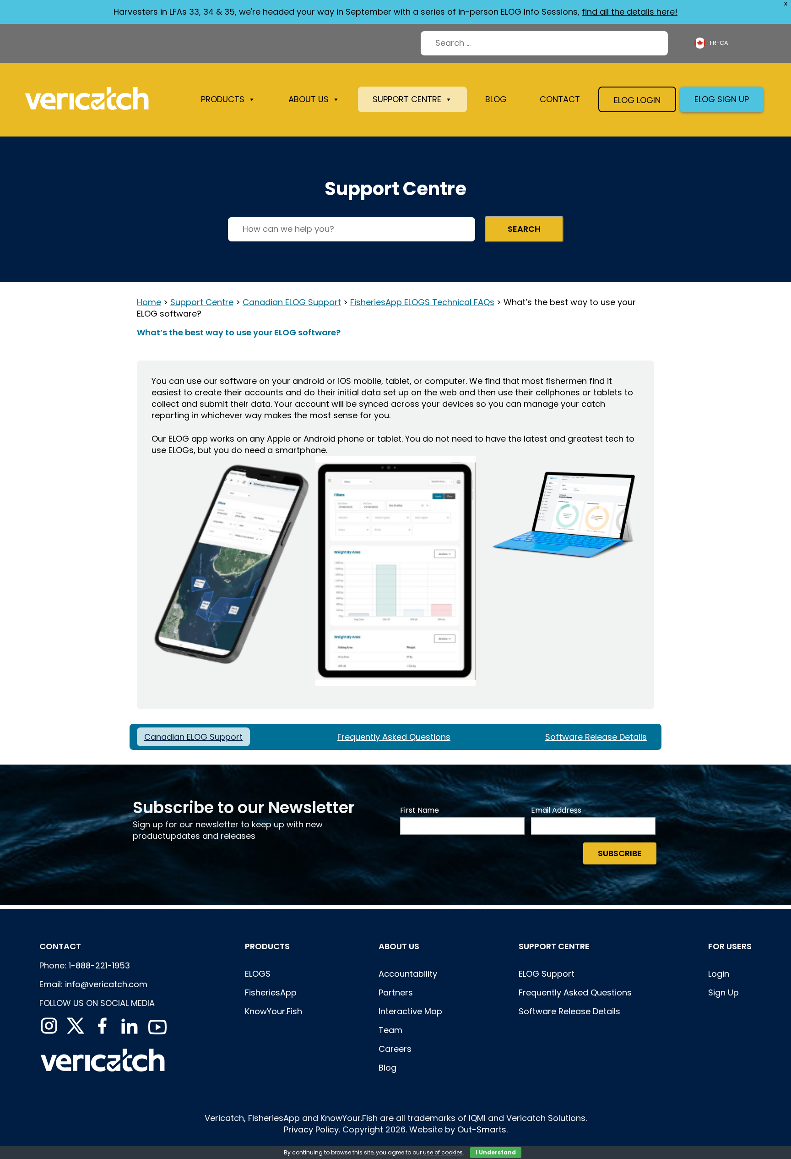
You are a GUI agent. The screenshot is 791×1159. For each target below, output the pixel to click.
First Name (419, 810)
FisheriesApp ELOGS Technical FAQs (422, 302)
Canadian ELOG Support (292, 302)
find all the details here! (629, 11)
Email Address (556, 810)
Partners (396, 992)
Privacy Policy (311, 1129)
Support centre (554, 946)
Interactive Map (410, 1011)
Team (390, 1030)
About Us (399, 946)
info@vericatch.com (106, 984)
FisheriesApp (271, 992)
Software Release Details (596, 737)
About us (308, 99)
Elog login (637, 100)
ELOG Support (546, 973)
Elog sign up (721, 99)
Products (222, 99)
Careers (395, 1049)
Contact (560, 99)
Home (149, 302)
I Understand (496, 1152)
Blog (496, 99)
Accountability (408, 973)
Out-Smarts (481, 1129)
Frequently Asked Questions (393, 737)
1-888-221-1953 (99, 965)
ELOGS (258, 973)
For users (730, 946)
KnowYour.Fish (273, 1011)
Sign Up (723, 992)
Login (718, 973)
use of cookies (443, 1152)
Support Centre (407, 99)
